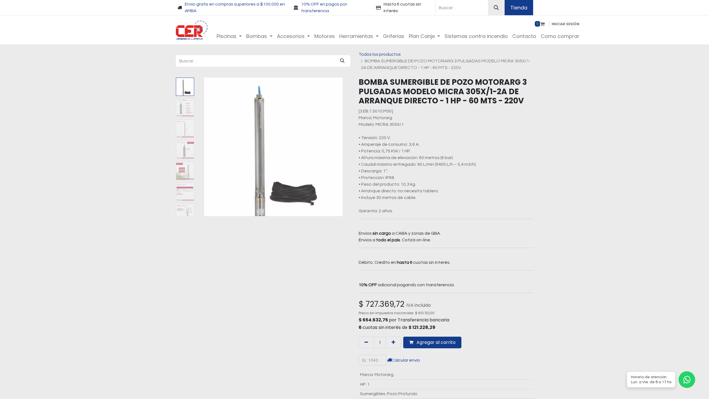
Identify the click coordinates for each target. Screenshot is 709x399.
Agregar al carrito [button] (435, 342)
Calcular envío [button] (406, 360)
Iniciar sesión (565, 24)
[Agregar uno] (393, 342)
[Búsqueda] (496, 7)
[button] (207, 146)
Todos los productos (380, 54)
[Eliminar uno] (366, 342)
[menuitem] (229, 36)
